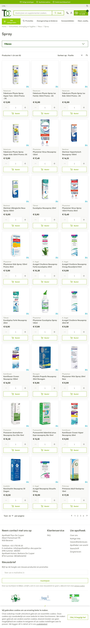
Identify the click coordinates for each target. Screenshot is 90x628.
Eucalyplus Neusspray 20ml (44, 208)
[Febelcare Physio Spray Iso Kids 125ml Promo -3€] (74, 74)
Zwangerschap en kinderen (47, 21)
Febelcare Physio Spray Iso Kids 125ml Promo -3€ (73, 94)
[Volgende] (86, 515)
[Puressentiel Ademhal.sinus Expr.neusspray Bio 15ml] (45, 413)
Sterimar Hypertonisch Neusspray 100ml (71, 153)
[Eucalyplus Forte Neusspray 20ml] (15, 301)
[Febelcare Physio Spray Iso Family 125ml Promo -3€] (45, 74)
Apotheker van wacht (79, 545)
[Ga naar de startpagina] (6, 12)
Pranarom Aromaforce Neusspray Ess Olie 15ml (13, 433)
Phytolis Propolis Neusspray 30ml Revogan (44, 377)
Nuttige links (75, 538)
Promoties (29, 21)
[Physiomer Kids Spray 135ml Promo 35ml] (15, 245)
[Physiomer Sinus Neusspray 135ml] (45, 133)
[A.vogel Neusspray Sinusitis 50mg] (45, 470)
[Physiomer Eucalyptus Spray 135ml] (45, 301)
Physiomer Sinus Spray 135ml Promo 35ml (71, 209)
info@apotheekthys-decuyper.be (27, 548)
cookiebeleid (41, 624)
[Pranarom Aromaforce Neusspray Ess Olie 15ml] (15, 413)
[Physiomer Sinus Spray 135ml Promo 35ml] (74, 189)
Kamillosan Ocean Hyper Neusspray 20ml (72, 433)
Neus (40, 26)
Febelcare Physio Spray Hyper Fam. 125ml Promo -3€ (14, 96)
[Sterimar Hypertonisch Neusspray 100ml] (74, 133)
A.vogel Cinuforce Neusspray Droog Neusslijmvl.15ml (74, 265)
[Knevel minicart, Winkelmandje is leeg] (76, 13)
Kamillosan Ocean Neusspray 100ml (11, 377)
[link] (72, 515)
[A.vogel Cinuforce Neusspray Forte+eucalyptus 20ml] (45, 245)
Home (4, 26)
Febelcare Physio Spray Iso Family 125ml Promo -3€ (44, 94)
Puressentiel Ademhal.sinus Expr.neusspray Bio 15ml (44, 433)
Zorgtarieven (75, 551)
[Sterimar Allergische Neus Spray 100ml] (15, 189)
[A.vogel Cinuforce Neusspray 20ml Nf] (74, 301)
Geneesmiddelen (67, 21)
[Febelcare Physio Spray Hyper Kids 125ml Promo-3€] (15, 133)
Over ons (74, 535)
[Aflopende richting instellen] (86, 55)
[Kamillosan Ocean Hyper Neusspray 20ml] (74, 413)
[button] (45, 44)
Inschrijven (45, 580)
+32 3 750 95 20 (16, 545)
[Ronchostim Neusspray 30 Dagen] (15, 470)
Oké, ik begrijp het (78, 617)
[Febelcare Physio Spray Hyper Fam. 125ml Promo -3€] (15, 74)
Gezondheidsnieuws (78, 541)
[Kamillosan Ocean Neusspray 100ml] (15, 357)
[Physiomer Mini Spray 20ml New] (74, 357)
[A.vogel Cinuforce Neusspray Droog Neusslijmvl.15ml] (74, 245)
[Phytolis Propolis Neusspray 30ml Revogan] (45, 357)
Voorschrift (74, 548)
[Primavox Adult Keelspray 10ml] (74, 470)
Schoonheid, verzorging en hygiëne (22, 26)
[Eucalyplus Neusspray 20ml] (45, 189)
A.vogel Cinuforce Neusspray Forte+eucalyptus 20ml (45, 265)
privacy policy (79, 585)
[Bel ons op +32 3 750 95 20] (67, 13)
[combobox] (32, 13)
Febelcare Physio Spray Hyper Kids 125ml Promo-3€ (15, 153)
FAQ (49, 535)
